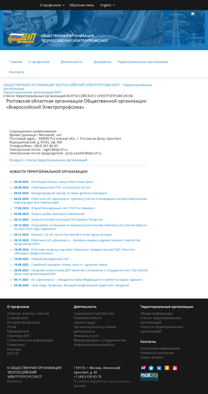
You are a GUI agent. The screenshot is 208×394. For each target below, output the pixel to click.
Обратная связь (81, 5)
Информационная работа (94, 344)
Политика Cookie (54, 388)
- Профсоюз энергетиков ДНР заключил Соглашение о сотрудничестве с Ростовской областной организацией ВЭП (81, 272)
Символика (16, 344)
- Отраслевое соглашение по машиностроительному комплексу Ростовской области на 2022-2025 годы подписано (80, 227)
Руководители (18, 331)
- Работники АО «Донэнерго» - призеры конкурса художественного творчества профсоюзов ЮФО (77, 242)
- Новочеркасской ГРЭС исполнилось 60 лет (52, 187)
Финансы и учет (86, 335)
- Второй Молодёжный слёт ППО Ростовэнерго (54, 208)
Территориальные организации (142, 62)
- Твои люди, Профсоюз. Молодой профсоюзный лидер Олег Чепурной (71, 285)
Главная (15, 62)
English (105, 5)
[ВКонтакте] (159, 368)
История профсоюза (23, 322)
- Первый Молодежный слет (41, 259)
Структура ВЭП (18, 335)
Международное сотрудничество (100, 340)
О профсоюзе (50, 5)
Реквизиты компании (157, 353)
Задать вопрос (151, 357)
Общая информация (156, 313)
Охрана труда (84, 322)
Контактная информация (160, 348)
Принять (187, 382)
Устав (11, 327)
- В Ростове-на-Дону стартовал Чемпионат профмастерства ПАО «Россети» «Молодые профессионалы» (74, 251)
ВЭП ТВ (12, 353)
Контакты (16, 72)
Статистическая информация (30, 340)
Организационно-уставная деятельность (95, 329)
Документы (102, 62)
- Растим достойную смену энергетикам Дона (53, 182)
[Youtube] (175, 368)
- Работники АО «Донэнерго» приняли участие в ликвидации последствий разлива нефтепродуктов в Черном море (80, 200)
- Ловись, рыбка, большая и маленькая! (49, 214)
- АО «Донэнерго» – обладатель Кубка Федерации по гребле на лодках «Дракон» (78, 279)
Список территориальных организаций (160, 320)
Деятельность (71, 62)
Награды (14, 349)
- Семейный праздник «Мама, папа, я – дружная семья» (61, 264)
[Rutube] (143, 368)
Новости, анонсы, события (28, 313)
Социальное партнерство (94, 313)
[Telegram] (151, 368)
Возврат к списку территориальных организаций (48, 160)
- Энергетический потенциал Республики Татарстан (58, 219)
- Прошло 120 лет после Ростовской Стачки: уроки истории (63, 234)
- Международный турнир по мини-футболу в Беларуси (60, 193)
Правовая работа (87, 318)
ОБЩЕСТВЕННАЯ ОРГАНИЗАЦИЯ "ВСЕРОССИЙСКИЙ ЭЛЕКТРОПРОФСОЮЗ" (75, 38)
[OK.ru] (167, 368)
